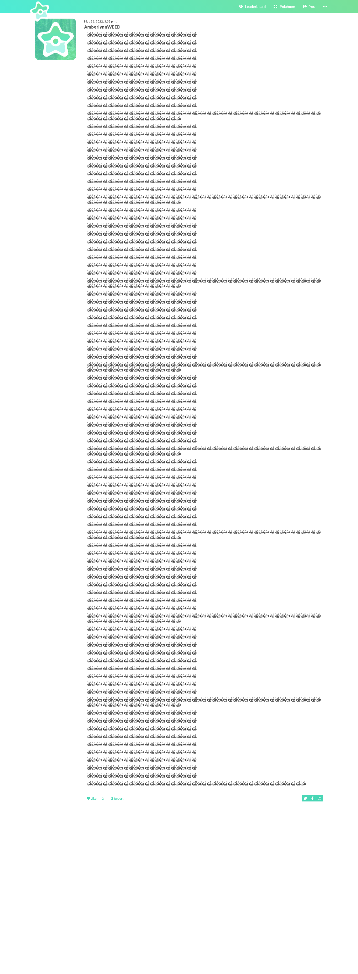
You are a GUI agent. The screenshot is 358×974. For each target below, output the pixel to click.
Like (93, 798)
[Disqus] (179, 888)
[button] (309, 6)
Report (118, 798)
